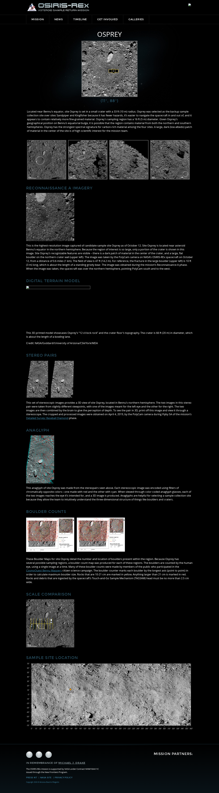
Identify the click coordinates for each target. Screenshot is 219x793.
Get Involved (107, 19)
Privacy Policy (63, 777)
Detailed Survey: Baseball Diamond (47, 418)
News (58, 19)
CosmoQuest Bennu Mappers (44, 570)
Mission (37, 19)
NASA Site (46, 777)
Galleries (136, 19)
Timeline (80, 19)
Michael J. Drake (71, 762)
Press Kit (31, 777)
